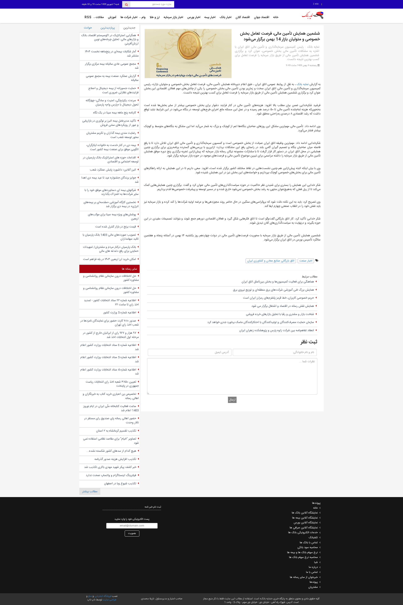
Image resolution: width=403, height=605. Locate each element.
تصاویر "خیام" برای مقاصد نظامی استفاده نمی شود (111, 441)
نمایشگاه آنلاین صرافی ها (304, 527)
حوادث (88, 27)
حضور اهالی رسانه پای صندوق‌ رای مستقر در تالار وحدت (111, 420)
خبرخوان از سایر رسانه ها (304, 577)
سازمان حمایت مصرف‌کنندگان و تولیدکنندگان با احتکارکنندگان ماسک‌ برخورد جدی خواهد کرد (260, 322)
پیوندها (314, 582)
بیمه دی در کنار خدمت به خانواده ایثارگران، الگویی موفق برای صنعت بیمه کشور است (112, 147)
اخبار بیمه (209, 17)
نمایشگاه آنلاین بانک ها (305, 513)
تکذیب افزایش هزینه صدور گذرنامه (115, 459)
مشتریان (313, 587)
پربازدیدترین (108, 27)
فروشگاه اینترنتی (102, 596)
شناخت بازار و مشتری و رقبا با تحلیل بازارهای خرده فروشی (280, 314)
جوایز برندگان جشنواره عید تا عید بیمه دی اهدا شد (110, 180)
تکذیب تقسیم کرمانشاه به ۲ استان (116, 430)
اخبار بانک (225, 17)
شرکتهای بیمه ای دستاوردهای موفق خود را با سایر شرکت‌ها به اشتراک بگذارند (112, 192)
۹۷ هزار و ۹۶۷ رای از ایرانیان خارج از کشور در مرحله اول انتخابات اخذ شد (111, 335)
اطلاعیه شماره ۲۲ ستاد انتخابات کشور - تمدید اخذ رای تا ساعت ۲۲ (111, 302)
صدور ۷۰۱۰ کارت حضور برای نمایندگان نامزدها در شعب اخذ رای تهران (109, 323)
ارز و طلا (155, 17)
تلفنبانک (313, 537)
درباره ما (313, 567)
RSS (88, 17)
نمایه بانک (303, 84)
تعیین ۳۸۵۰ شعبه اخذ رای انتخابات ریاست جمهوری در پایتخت (112, 384)
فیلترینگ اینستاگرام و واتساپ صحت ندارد (111, 475)
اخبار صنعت (305, 261)
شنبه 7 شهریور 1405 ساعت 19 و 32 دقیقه (100, 4)
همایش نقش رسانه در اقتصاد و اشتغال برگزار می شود (282, 306)
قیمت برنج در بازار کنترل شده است (115, 226)
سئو (90, 596)
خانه (316, 4)
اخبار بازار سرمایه (173, 17)
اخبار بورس (193, 17)
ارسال (232, 399)
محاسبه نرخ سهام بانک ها (303, 557)
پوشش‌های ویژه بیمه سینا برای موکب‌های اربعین (113, 216)
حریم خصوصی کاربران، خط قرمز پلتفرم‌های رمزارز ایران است (278, 298)
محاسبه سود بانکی (307, 547)
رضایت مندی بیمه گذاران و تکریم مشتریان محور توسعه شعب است (112, 135)
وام (143, 17)
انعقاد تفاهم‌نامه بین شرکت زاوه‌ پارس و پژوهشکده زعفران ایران (276, 330)
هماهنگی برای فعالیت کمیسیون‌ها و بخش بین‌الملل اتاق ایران (278, 281)
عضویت (132, 533)
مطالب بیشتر (89, 491)
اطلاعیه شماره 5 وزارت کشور (119, 312)
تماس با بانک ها (309, 542)
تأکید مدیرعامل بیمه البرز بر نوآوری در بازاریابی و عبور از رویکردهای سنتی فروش (110, 123)
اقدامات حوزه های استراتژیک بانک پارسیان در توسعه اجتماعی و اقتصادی (111, 159)
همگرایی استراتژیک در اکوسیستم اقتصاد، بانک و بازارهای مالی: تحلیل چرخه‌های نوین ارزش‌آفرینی (110, 39)
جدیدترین (129, 27)
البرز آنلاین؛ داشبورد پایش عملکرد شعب (113, 169)
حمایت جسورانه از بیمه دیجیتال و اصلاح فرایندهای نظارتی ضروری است (113, 90)
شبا (316, 562)
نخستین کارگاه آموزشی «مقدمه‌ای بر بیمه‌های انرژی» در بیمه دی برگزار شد (111, 204)
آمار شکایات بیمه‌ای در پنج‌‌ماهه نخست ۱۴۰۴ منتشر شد (112, 53)
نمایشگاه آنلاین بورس (306, 522)
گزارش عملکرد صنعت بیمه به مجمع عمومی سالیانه (112, 78)
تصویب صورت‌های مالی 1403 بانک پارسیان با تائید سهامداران (111, 237)
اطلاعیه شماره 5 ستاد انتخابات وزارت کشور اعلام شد (109, 359)
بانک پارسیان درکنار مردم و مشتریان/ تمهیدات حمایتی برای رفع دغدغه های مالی (111, 249)
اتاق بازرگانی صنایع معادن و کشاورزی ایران (270, 261)
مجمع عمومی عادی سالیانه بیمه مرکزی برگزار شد (112, 66)
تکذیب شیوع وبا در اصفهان (120, 483)
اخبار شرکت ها (128, 17)
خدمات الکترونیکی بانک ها (303, 532)
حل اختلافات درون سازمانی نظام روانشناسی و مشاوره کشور (111, 278)
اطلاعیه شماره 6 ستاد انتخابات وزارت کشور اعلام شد (109, 347)
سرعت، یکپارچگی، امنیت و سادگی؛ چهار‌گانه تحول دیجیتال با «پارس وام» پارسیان (112, 102)
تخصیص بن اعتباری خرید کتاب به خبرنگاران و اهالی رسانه (111, 396)
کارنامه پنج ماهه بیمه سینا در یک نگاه (114, 112)
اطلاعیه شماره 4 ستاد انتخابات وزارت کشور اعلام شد (109, 372)
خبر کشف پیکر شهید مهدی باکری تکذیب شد (110, 467)
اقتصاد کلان (243, 17)
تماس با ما (312, 572)
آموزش (112, 17)
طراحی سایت (109, 600)
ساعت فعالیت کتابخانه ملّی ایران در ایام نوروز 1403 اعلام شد (111, 408)
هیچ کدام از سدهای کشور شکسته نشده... (111, 451)
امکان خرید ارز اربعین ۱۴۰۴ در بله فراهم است (109, 259)
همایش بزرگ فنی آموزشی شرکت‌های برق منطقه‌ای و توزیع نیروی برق (273, 290)
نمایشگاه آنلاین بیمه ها (305, 518)
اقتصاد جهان (261, 17)
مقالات (100, 17)
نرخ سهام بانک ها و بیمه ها (302, 552)
